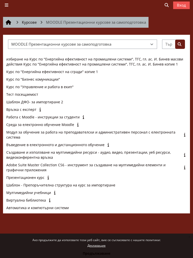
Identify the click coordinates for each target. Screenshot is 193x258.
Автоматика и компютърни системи (37, 207)
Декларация (96, 245)
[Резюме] (40, 109)
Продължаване (96, 253)
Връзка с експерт (21, 109)
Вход (181, 5)
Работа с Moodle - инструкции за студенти (43, 117)
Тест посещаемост (22, 94)
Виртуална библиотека (26, 200)
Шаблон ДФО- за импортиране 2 (34, 102)
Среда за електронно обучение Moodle (40, 124)
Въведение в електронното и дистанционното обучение (55, 144)
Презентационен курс (25, 177)
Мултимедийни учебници (28, 192)
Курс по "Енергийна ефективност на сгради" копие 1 (52, 71)
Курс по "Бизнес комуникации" (33, 79)
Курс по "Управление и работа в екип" (40, 86)
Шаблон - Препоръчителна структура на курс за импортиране (60, 185)
